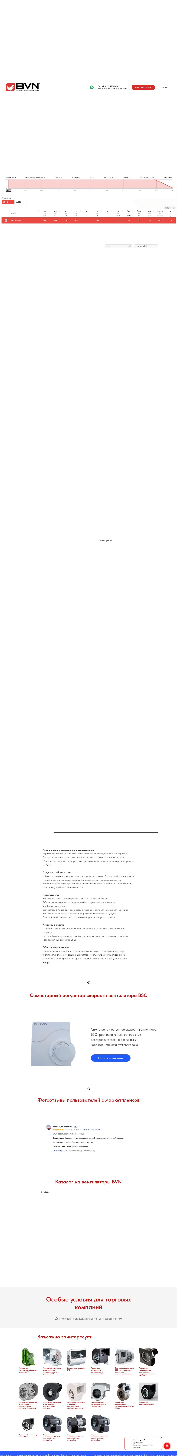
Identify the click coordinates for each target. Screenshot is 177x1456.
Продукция (9, 177)
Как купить (108, 177)
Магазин (58, 177)
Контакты (168, 177)
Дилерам (76, 177)
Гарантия (127, 177)
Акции (91, 177)
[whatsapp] (92, 87)
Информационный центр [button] (35, 177)
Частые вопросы (147, 177)
